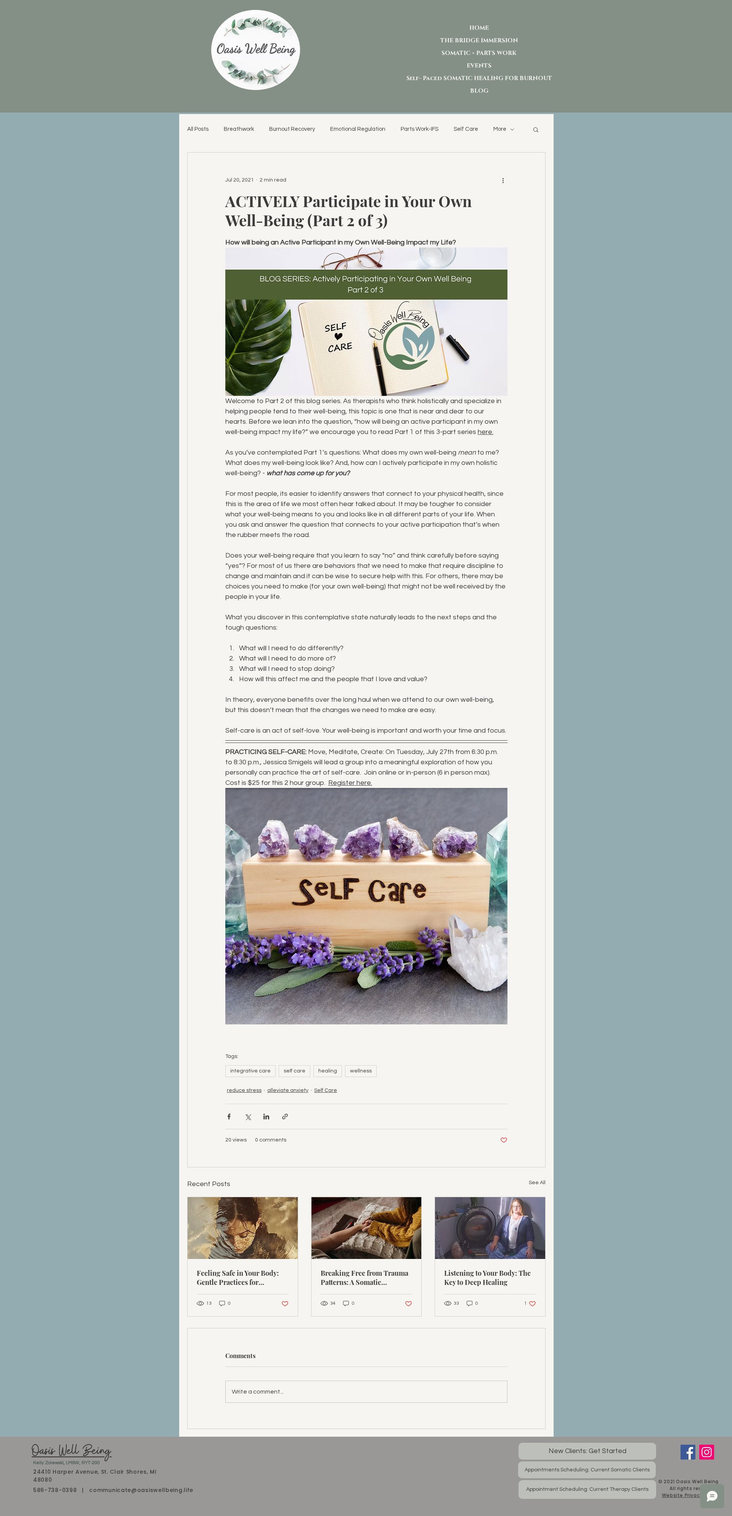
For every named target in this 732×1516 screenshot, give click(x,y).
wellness (361, 1071)
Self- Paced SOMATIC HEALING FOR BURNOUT (479, 78)
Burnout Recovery (292, 129)
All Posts (198, 129)
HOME (479, 28)
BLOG (479, 91)
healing (327, 1071)
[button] (535, 129)
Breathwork (239, 129)
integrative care (250, 1071)
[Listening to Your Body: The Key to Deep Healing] (490, 1228)
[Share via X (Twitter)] (247, 1116)
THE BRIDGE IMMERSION (479, 41)
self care (294, 1071)
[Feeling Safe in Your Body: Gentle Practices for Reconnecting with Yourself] (243, 1228)
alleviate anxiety (287, 1090)
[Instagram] (706, 1452)
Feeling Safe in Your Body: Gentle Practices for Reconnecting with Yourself (240, 1277)
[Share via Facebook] (229, 1116)
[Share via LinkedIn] (266, 1116)
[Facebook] (688, 1452)
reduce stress (244, 1090)
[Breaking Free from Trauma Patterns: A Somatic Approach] (366, 1228)
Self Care (466, 129)
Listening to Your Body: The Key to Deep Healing (487, 1277)
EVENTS (479, 66)
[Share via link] (285, 1116)
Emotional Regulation (357, 129)
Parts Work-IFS (419, 129)
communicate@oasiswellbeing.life (141, 1490)
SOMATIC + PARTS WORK (479, 53)
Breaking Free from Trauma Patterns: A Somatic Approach (364, 1277)
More (499, 129)
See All (537, 1182)
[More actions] (502, 180)
